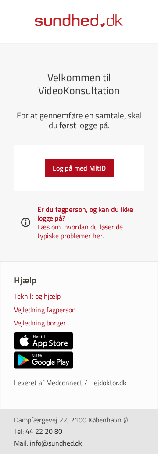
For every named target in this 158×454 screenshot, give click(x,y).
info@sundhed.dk (56, 443)
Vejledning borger (40, 323)
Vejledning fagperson (45, 310)
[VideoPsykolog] (79, 21)
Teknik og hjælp (37, 296)
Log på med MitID (79, 168)
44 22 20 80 (43, 431)
